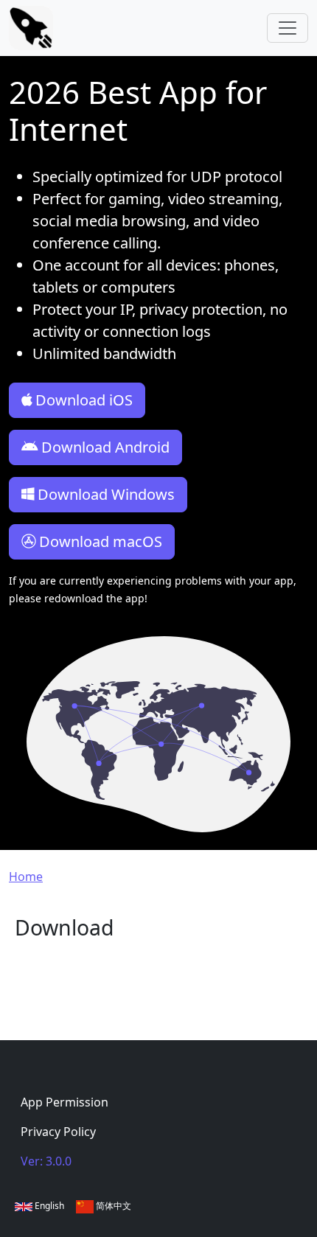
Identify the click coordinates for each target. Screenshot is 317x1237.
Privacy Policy (58, 1131)
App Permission (64, 1102)
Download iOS (84, 400)
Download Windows (106, 494)
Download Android (105, 447)
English (48, 1205)
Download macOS (100, 541)
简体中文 (112, 1205)
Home (26, 876)
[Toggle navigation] (287, 28)
